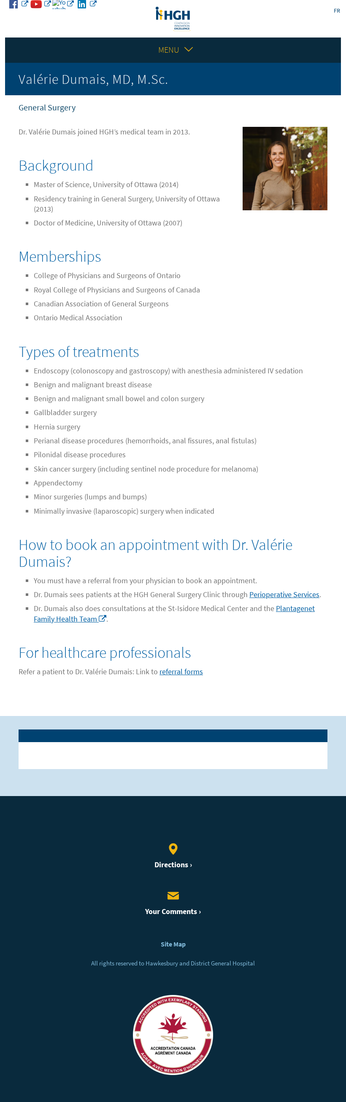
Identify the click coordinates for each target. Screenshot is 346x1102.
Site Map (173, 944)
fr (337, 11)
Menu (168, 50)
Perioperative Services (284, 595)
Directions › (173, 865)
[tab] (173, 735)
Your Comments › (173, 911)
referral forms (181, 672)
